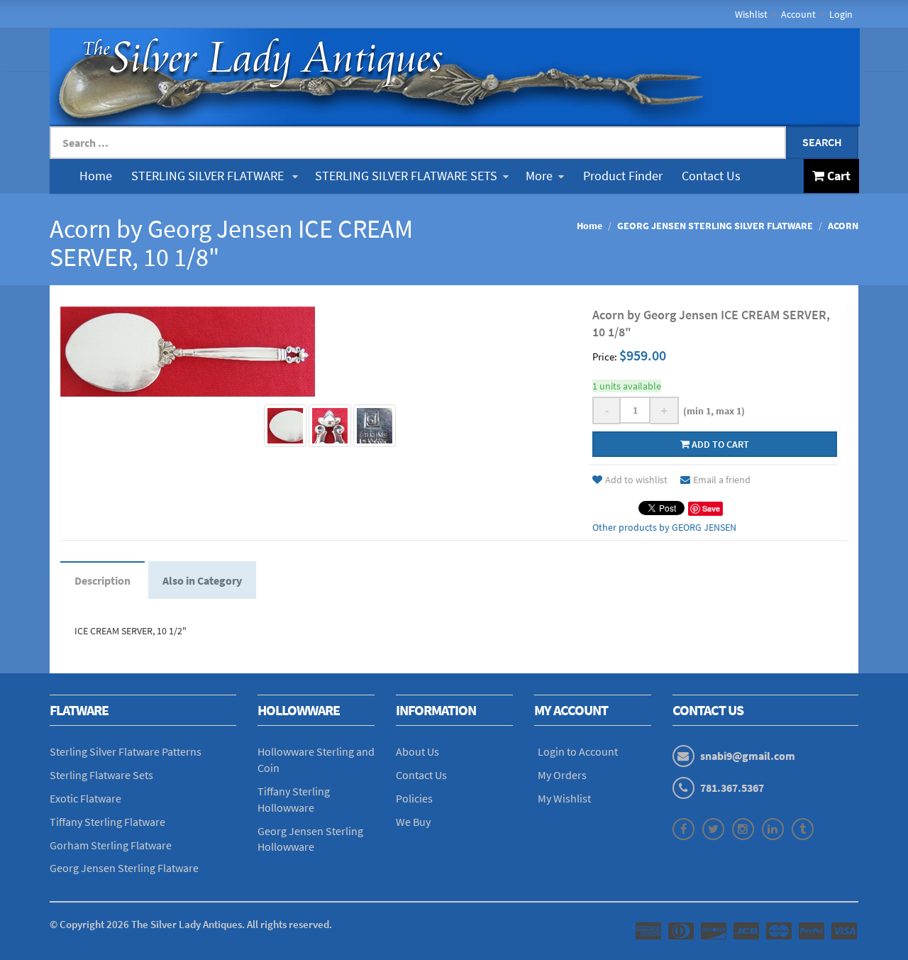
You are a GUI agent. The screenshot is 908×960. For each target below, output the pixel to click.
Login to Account (578, 751)
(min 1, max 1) (712, 410)
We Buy (413, 822)
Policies (414, 798)
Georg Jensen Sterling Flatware (124, 868)
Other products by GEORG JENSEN (664, 527)
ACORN (843, 225)
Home (95, 175)
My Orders (562, 775)
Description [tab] (102, 580)
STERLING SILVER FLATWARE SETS (406, 175)
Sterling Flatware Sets (101, 775)
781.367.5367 (732, 787)
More (539, 175)
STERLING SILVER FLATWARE (209, 175)
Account (798, 14)
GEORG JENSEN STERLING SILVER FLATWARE (715, 225)
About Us (417, 751)
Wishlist (751, 14)
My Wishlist (564, 798)
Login (841, 14)
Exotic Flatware (85, 798)
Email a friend (722, 479)
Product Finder (623, 175)
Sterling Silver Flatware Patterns (125, 751)
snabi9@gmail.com (747, 756)
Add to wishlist (636, 479)
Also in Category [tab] (202, 580)
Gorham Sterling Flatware (111, 845)
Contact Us (711, 175)
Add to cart (719, 444)
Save (711, 508)
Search (822, 142)
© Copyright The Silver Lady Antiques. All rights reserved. (191, 924)
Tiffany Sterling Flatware (107, 822)
